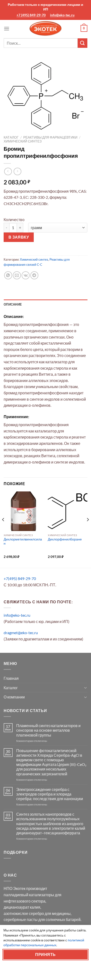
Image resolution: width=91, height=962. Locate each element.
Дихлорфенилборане (65, 539)
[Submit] (82, 43)
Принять (45, 954)
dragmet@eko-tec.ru (21, 632)
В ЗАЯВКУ (18, 237)
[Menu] (6, 28)
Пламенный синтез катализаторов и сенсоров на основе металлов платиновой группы (48, 730)
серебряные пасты (21, 919)
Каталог (11, 137)
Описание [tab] (13, 304)
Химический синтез (22, 141)
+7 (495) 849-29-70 (31, 15)
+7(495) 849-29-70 (20, 578)
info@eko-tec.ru (62, 15)
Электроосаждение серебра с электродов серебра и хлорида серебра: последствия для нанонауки (49, 794)
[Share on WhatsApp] (8, 275)
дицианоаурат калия (22, 907)
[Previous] (3, 529)
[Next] (87, 529)
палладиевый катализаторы (29, 894)
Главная (11, 678)
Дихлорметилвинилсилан (23, 541)
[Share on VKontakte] (26, 275)
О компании (14, 697)
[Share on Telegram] (34, 275)
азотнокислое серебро (24, 913)
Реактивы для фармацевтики (50, 137)
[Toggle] (85, 687)
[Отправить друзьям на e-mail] (17, 275)
